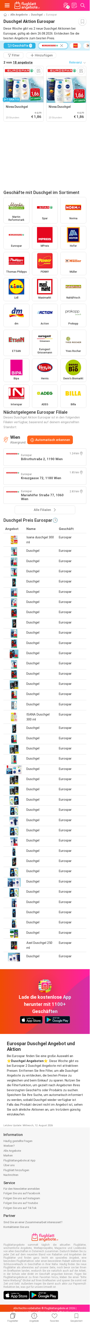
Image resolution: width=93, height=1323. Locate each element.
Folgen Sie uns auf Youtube (20, 1203)
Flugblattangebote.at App (19, 1160)
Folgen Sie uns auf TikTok (20, 1208)
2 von (18, 62)
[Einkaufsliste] (74, 5)
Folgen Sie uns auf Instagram (21, 1198)
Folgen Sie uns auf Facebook (21, 1193)
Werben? (9, 1145)
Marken (8, 1155)
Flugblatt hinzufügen (16, 1170)
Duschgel (37, 14)
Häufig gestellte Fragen (17, 1141)
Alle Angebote (19, 14)
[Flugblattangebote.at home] (27, 5)
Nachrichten (10, 1175)
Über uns (9, 1165)
